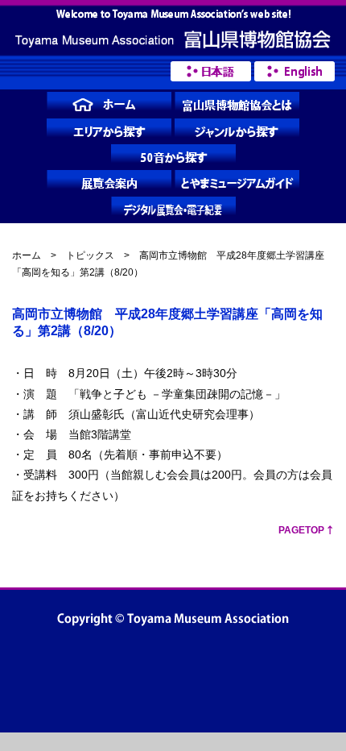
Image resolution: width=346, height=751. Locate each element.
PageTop (301, 530)
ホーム (26, 255)
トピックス (90, 255)
